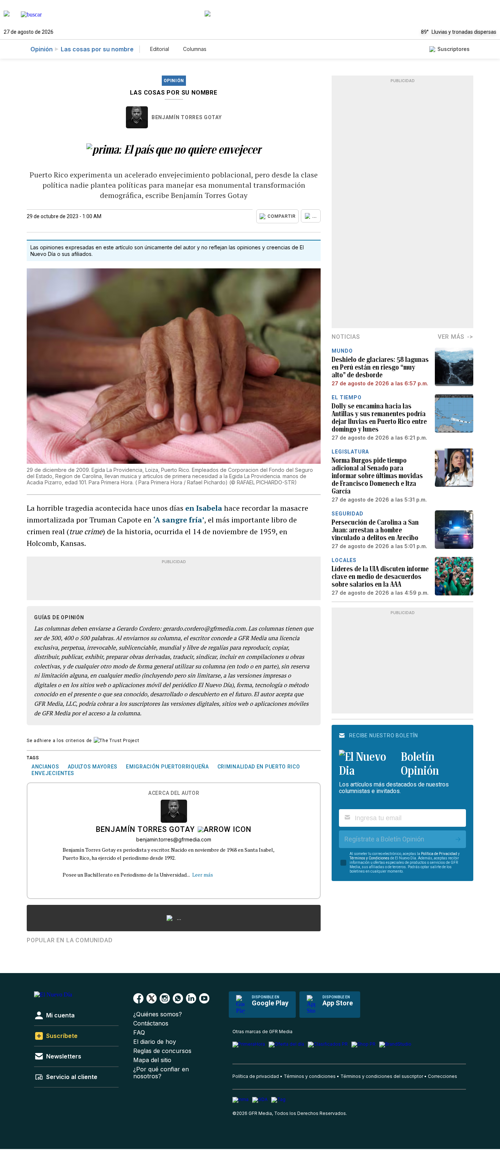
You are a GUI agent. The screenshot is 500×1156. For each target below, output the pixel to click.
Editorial (159, 49)
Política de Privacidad (439, 854)
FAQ (139, 1032)
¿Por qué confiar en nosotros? (161, 1073)
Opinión (41, 49)
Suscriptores (453, 49)
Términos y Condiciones (369, 858)
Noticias (346, 336)
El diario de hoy (154, 1041)
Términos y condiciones (310, 1076)
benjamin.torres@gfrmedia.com (173, 840)
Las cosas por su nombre (97, 49)
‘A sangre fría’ (178, 520)
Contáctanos (150, 1023)
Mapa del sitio (152, 1060)
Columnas (194, 49)
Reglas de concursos (162, 1050)
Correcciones (442, 1076)
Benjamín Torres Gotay (187, 117)
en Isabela (203, 508)
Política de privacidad (255, 1076)
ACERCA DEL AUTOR (173, 793)
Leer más (202, 874)
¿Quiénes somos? (157, 1014)
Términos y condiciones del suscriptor (381, 1076)
